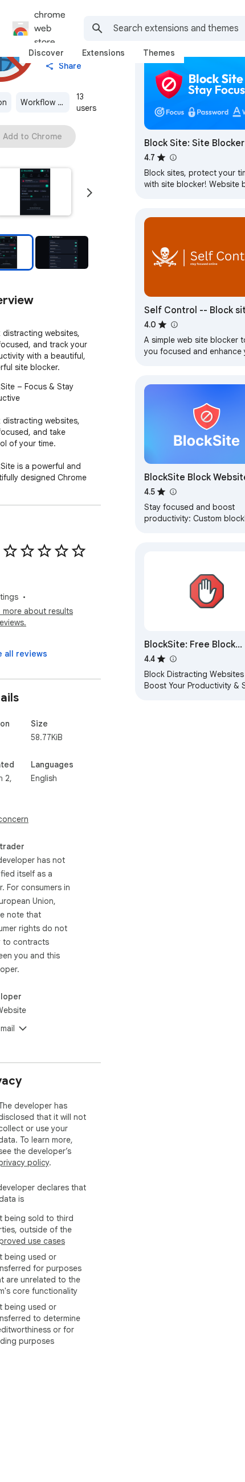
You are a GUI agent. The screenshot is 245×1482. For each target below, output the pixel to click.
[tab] (46, 53)
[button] (61, 252)
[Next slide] (89, 192)
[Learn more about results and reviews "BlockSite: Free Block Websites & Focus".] (172, 658)
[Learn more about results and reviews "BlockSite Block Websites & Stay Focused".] (172, 491)
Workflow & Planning (45, 102)
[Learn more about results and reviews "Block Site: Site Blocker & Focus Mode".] (172, 157)
